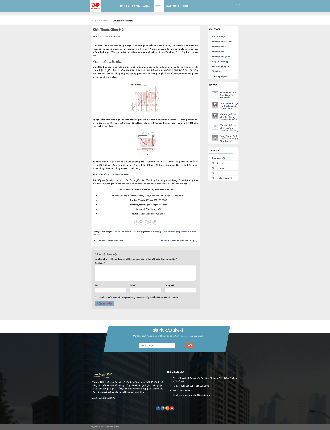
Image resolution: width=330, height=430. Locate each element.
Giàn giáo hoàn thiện (222, 41)
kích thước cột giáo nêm (158, 231)
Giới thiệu (136, 6)
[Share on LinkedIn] (155, 222)
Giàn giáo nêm (219, 46)
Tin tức (158, 6)
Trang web (169, 285)
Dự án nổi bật (218, 158)
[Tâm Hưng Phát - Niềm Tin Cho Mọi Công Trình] (102, 6)
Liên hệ (185, 6)
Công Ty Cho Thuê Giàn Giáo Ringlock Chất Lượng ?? (229, 138)
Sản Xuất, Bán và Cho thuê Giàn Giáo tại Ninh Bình (228, 117)
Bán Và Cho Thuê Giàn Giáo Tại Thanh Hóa (228, 95)
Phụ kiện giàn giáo (221, 66)
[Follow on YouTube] (172, 408)
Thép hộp (216, 71)
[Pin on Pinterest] (150, 222)
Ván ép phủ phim (220, 76)
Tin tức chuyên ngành (128, 231)
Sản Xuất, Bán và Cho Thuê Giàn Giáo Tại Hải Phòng (229, 127)
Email (133, 285)
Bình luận (100, 263)
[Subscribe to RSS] (167, 408)
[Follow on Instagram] (162, 408)
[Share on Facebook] (136, 222)
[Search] (238, 6)
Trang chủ (124, 6)
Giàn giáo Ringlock (221, 56)
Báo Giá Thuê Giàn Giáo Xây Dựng (177, 240)
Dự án (168, 6)
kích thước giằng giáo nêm (178, 231)
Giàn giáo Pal (218, 51)
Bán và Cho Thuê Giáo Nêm (117, 174)
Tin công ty (217, 163)
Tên (97, 285)
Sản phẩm (147, 6)
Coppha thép (218, 36)
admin (117, 37)
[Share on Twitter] (141, 222)
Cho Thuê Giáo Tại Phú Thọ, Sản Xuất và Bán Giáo (229, 106)
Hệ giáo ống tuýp (220, 61)
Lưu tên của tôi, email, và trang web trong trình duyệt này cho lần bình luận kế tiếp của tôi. (138, 297)
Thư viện (176, 6)
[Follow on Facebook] (158, 408)
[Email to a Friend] (146, 222)
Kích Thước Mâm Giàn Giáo (110, 240)
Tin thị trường (218, 168)
